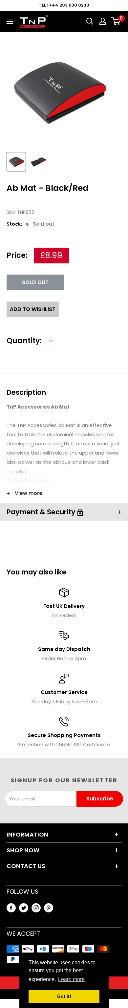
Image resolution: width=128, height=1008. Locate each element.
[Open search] (90, 21)
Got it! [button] (64, 996)
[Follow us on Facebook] (11, 907)
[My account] (102, 21)
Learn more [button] (71, 979)
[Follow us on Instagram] (36, 907)
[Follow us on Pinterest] (48, 907)
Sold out (35, 282)
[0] (116, 21)
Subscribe (99, 798)
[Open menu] (10, 21)
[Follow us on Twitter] (23, 907)
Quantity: (24, 341)
